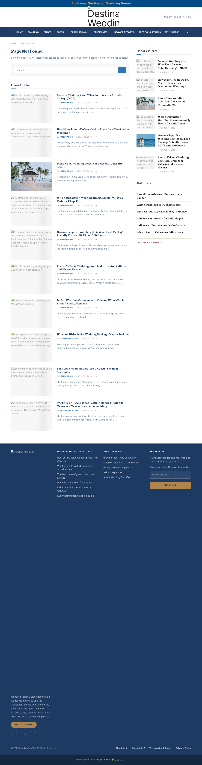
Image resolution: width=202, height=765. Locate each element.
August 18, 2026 (84, 103)
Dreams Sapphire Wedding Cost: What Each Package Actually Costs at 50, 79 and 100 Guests (90, 233)
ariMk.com (105, 760)
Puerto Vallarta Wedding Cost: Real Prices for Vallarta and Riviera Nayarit (173, 162)
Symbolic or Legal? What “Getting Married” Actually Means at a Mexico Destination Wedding (90, 404)
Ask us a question (113, 472)
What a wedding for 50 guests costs (159, 204)
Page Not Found (27, 43)
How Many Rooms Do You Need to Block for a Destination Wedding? (173, 83)
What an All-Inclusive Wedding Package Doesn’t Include (93, 334)
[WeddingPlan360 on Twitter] (37, 734)
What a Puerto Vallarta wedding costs (160, 232)
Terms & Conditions (159, 748)
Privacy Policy (183, 748)
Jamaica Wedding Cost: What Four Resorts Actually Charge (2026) (172, 64)
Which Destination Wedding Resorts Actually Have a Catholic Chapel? (174, 120)
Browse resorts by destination (120, 457)
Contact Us (137, 748)
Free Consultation (150, 32)
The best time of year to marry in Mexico (162, 211)
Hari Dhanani (66, 103)
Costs (60, 32)
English (174, 32)
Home (19, 32)
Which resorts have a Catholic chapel (160, 218)
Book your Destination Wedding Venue (101, 3)
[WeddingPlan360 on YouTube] (29, 734)
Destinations (79, 32)
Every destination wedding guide (75, 495)
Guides (47, 32)
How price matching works (118, 467)
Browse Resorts (124, 32)
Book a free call (24, 725)
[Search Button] (122, 70)
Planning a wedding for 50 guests (76, 482)
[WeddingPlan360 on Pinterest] (22, 734)
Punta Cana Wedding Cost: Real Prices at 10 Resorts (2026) (171, 102)
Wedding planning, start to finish (121, 462)
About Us (120, 748)
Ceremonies (100, 32)
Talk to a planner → (149, 242)
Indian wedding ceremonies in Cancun (161, 225)
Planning (33, 32)
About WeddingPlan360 (116, 477)
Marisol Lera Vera (69, 339)
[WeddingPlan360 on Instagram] (14, 734)
